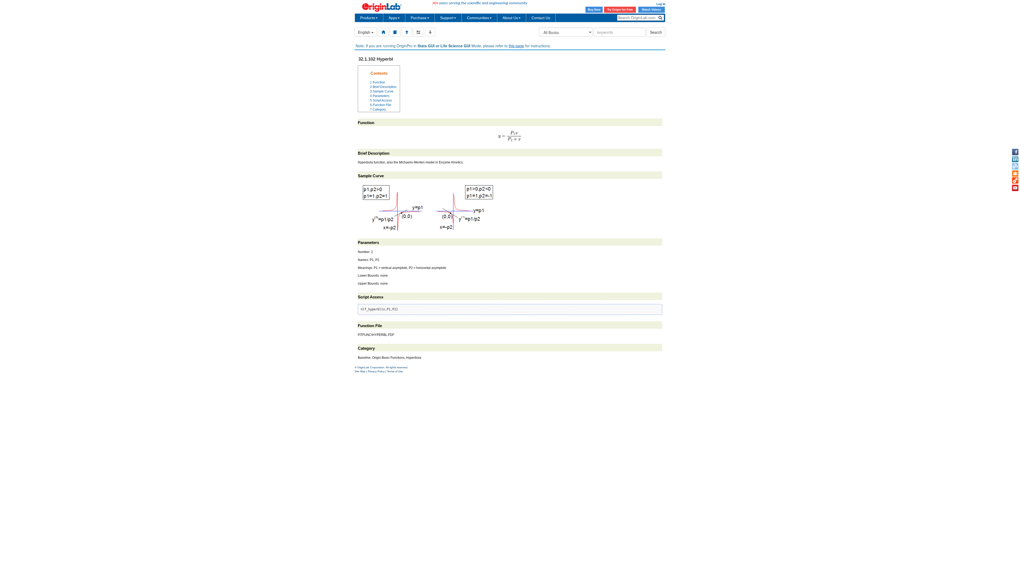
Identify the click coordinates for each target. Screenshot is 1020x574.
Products (367, 18)
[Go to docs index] (383, 32)
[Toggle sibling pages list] (418, 32)
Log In (660, 4)
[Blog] (1015, 166)
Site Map (360, 371)
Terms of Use (395, 371)
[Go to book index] (395, 32)
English (364, 32)
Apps (393, 18)
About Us (510, 18)
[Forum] (1015, 173)
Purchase (419, 18)
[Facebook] (1015, 152)
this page (516, 45)
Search (656, 32)
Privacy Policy (376, 371)
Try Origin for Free (620, 9)
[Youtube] (1015, 187)
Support (446, 18)
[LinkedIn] (1015, 159)
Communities (478, 18)
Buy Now (594, 9)
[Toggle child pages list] (430, 32)
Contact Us (541, 18)
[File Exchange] (1015, 180)
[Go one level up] (406, 32)
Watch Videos (652, 9)
